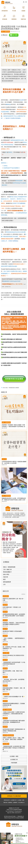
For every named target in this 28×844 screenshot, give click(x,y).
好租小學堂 (4, 459)
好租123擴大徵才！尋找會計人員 (12, 607)
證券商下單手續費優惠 (19, 203)
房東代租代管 (7, 800)
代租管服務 (14, 762)
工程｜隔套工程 (7, 569)
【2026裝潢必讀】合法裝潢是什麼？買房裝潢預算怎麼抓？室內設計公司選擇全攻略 (14, 748)
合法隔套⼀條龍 (21, 800)
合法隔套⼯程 (13, 800)
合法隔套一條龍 (14, 756)
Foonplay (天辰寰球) (19, 817)
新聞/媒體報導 (7, 582)
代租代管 (5, 577)
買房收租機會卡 (7, 572)
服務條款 (10, 802)
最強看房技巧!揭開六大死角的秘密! (12, 631)
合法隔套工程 (14, 759)
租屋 (4, 579)
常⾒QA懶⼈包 (21, 802)
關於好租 (5, 802)
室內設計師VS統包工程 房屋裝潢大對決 (13, 655)
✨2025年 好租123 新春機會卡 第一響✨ (14, 696)
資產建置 (17, 387)
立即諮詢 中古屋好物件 (14, 796)
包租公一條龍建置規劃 (5, 31)
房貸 (4, 387)
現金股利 (21, 100)
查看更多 (23, 594)
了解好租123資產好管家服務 (12, 118)
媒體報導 (15, 802)
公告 (4, 584)
